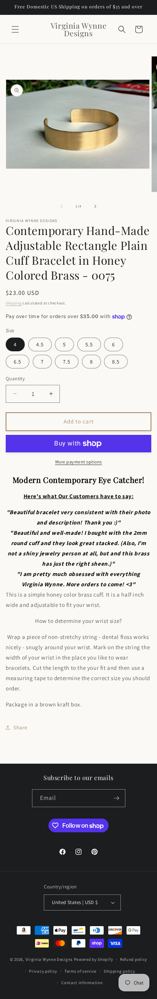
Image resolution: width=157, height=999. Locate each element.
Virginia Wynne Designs (49, 959)
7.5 (66, 361)
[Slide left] (61, 206)
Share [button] (20, 727)
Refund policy (133, 959)
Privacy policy (43, 971)
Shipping (14, 303)
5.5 (89, 344)
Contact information (82, 982)
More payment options (78, 462)
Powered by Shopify (93, 959)
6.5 (17, 361)
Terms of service (80, 971)
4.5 (40, 344)
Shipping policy (119, 971)
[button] (15, 29)
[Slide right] (95, 206)
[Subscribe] (116, 798)
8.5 (116, 361)
